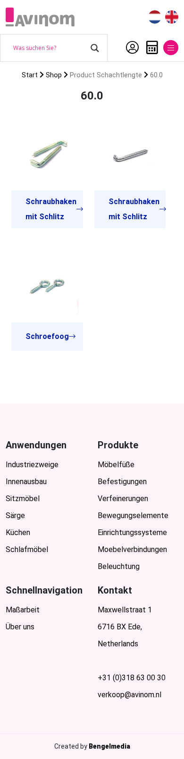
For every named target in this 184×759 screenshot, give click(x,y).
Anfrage (149, 47)
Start (30, 75)
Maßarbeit (23, 609)
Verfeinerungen (123, 498)
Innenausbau (26, 481)
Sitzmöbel (23, 498)
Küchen (18, 532)
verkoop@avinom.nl (129, 694)
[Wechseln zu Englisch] (171, 17)
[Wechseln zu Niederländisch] (154, 17)
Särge (15, 515)
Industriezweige (32, 464)
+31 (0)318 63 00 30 (132, 677)
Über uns (20, 626)
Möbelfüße (116, 464)
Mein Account (130, 47)
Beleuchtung (119, 566)
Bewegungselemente (133, 515)
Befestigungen (122, 481)
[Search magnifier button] (94, 48)
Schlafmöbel (27, 549)
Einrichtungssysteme (132, 532)
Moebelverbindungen (132, 549)
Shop (54, 75)
